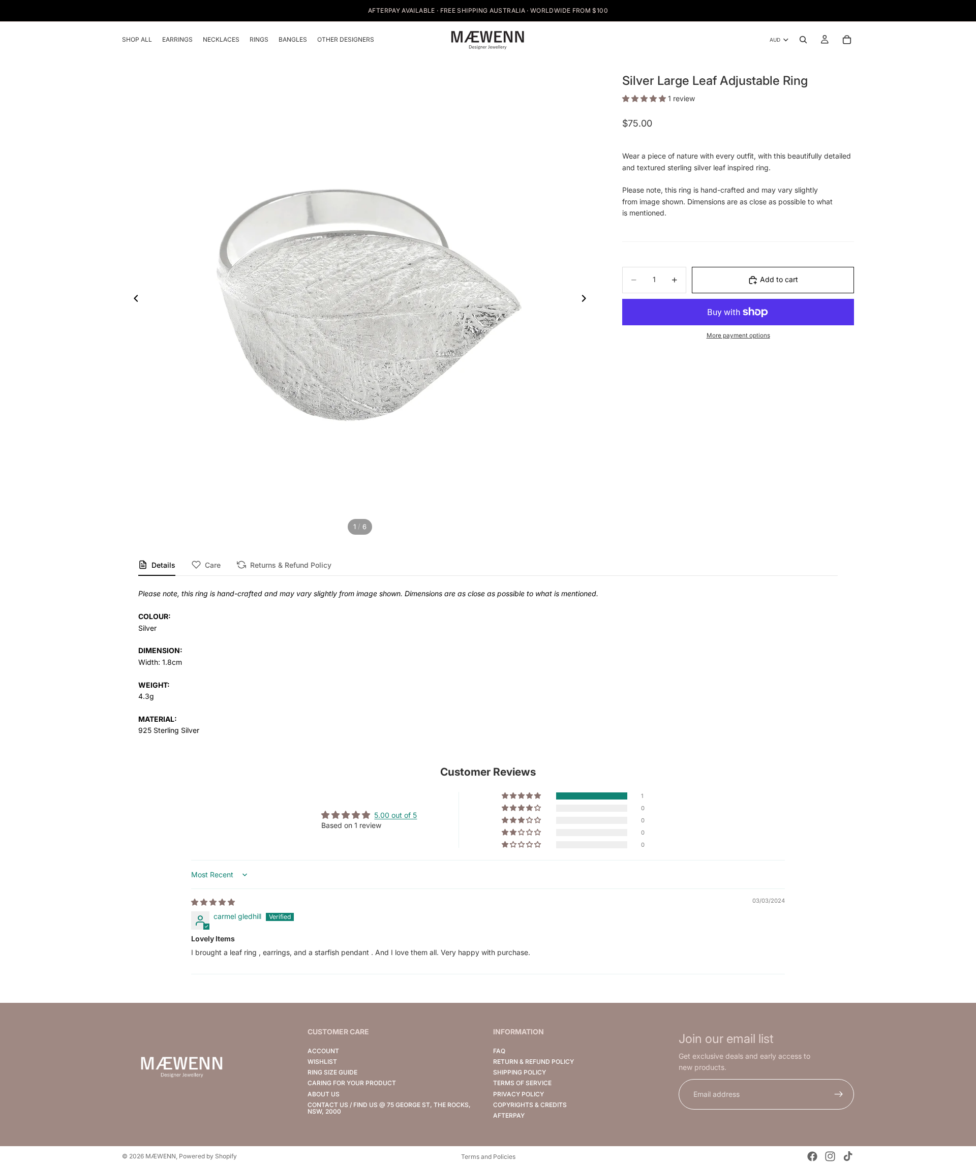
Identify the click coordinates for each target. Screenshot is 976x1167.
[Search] (803, 39)
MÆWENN (160, 1156)
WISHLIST (322, 1061)
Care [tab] (213, 565)
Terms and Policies (488, 1156)
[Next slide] (586, 300)
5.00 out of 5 (395, 815)
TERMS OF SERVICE (522, 1083)
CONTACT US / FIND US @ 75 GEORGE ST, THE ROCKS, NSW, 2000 (389, 1108)
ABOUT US (324, 1093)
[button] (645, 99)
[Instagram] (830, 1156)
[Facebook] (812, 1156)
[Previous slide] (133, 300)
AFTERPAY (509, 1115)
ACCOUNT (323, 1051)
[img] (213, 902)
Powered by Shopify (208, 1156)
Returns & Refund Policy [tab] (290, 565)
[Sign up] (838, 1094)
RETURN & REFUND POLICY (533, 1061)
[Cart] (847, 39)
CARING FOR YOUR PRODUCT (352, 1083)
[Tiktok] (848, 1156)
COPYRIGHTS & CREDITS (530, 1105)
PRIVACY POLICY (518, 1093)
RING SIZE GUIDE (332, 1072)
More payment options (738, 336)
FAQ (499, 1051)
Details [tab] (163, 565)
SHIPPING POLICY (519, 1072)
